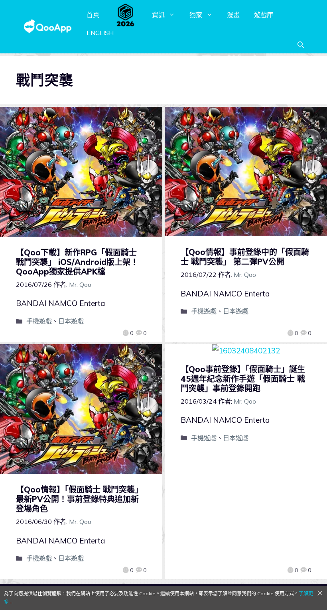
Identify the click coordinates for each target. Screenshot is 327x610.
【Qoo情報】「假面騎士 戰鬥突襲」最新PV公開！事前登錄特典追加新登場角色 (79, 499)
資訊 (158, 15)
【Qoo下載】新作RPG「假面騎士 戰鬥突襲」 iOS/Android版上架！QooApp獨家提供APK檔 (77, 262)
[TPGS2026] (125, 14)
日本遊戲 (71, 321)
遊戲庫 (263, 15)
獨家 (195, 15)
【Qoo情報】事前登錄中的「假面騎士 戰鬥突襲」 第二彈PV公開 (245, 257)
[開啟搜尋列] (300, 45)
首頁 (93, 15)
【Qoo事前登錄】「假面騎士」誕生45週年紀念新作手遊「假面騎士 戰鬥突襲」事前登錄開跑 (243, 378)
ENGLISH (100, 33)
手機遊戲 (39, 321)
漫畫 (233, 15)
